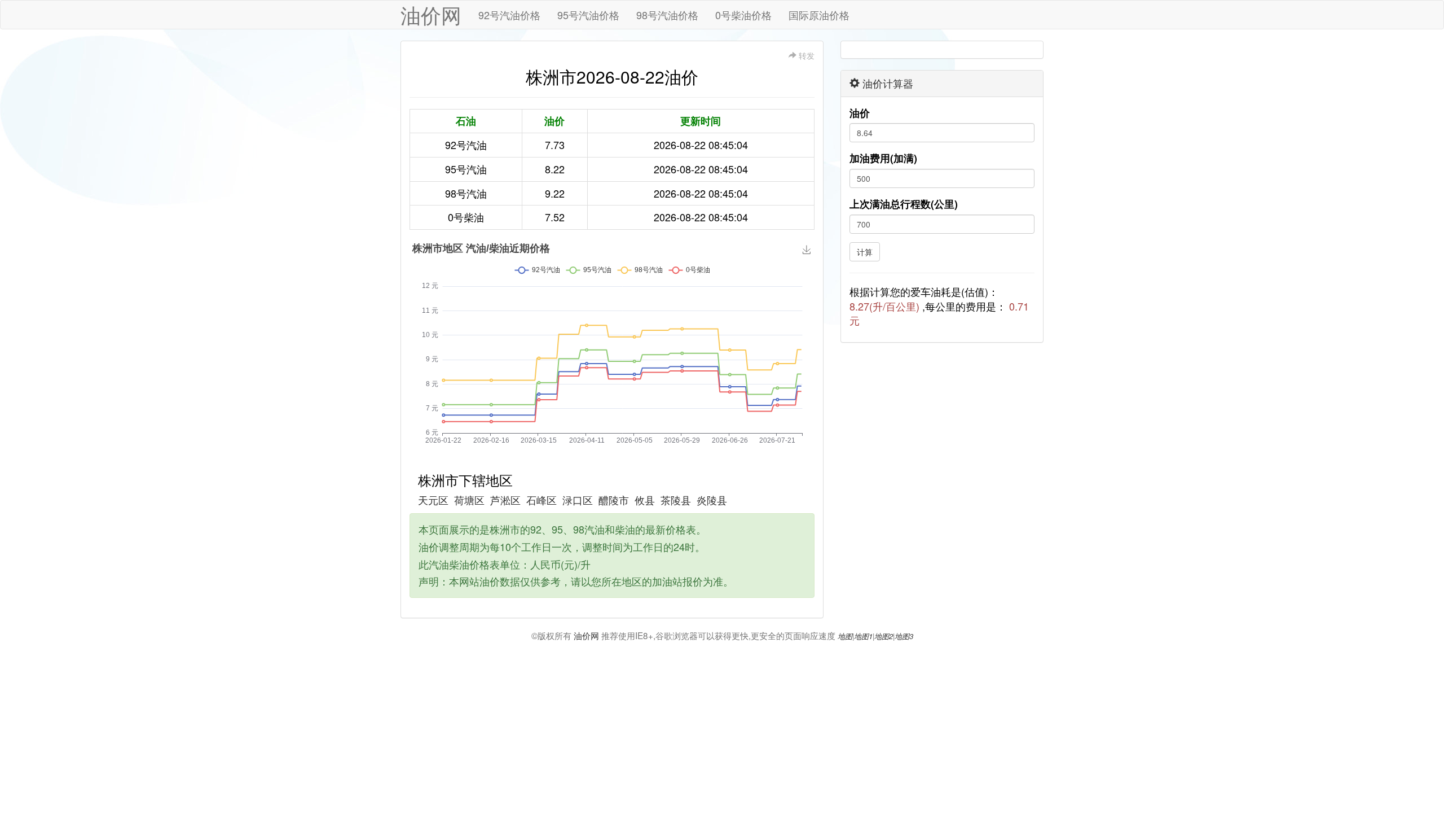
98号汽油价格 (667, 14)
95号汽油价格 (588, 14)
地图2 (883, 636)
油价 (859, 113)
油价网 (430, 15)
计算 (865, 251)
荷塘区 (469, 499)
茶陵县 (676, 499)
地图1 (863, 636)
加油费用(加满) (883, 158)
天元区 (433, 499)
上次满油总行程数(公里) (903, 204)
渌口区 (577, 499)
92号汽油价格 (509, 14)
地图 (845, 636)
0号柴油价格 (743, 14)
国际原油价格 (819, 14)
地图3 (904, 636)
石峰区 (541, 499)
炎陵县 (712, 499)
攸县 (645, 499)
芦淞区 (505, 499)
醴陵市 (613, 499)
